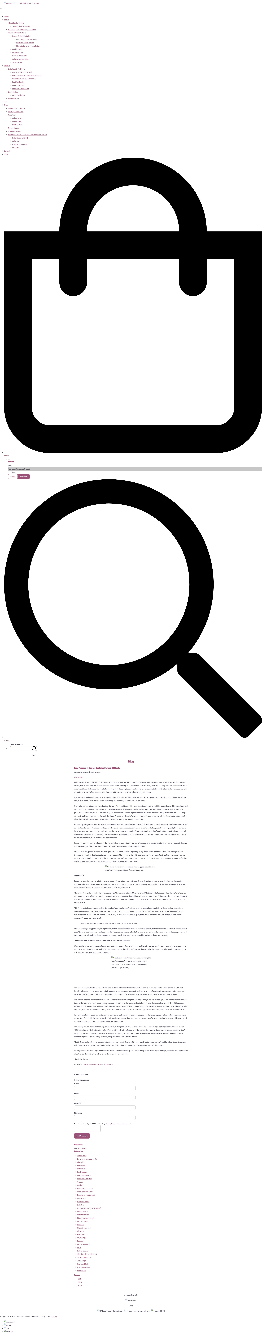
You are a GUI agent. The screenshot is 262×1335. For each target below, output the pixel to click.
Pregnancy (109, 1064)
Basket (12, 476)
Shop (6, 105)
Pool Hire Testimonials (20, 89)
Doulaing (80, 1185)
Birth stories (81, 1169)
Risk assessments (83, 1244)
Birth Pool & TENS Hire (16, 69)
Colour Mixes (17, 118)
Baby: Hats (16, 141)
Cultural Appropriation (20, 59)
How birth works (83, 1202)
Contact (7, 151)
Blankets (15, 148)
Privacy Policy (110, 1124)
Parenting (80, 1225)
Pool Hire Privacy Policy (25, 43)
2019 (80, 1285)
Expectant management (86, 1195)
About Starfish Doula (16, 23)
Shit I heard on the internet (87, 1254)
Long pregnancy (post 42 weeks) (94, 1064)
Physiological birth (84, 1228)
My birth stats (82, 1221)
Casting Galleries (18, 95)
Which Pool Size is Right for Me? (24, 79)
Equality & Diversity (19, 56)
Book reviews (82, 1172)
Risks (79, 1248)
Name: (76, 1084)
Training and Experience (21, 26)
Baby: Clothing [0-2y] (20, 138)
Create (54, 1316)
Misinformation (83, 1215)
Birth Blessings (13, 98)
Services (7, 66)
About (6, 20)
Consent (80, 1182)
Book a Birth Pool (18, 85)
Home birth (81, 1198)
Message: (78, 1113)
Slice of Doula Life (84, 1257)
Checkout (23, 476)
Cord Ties (11, 115)
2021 (80, 1279)
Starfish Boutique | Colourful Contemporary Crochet (27, 135)
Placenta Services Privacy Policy (28, 46)
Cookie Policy (17, 49)
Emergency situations (85, 1188)
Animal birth (81, 1156)
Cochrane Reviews (84, 1175)
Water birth (81, 1270)
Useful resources (83, 1267)
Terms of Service (123, 1124)
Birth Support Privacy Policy (26, 39)
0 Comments (78, 777)
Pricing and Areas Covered (22, 72)
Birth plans (81, 1162)
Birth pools (81, 1165)
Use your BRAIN (83, 1264)
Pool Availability (18, 82)
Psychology (81, 1238)
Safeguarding (17, 62)
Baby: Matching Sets (19, 144)
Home (6, 16)
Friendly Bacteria (14, 131)
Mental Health (82, 1211)
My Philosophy (17, 52)
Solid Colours (17, 125)
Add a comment (80, 1148)
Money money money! (85, 1218)
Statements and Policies (17, 33)
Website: (77, 1103)
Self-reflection (82, 1251)
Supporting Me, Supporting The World (22, 29)
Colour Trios (17, 121)
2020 (80, 1282)
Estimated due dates (85, 1192)
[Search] (34, 748)
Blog (5, 102)
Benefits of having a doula (87, 1159)
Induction (80, 1205)
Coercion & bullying (84, 1179)
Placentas (80, 1231)
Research (80, 1241)
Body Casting (13, 92)
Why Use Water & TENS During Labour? (26, 75)
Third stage (81, 1261)
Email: (76, 1093)
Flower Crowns (13, 128)
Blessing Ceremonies (15, 112)
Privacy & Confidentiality (21, 36)
